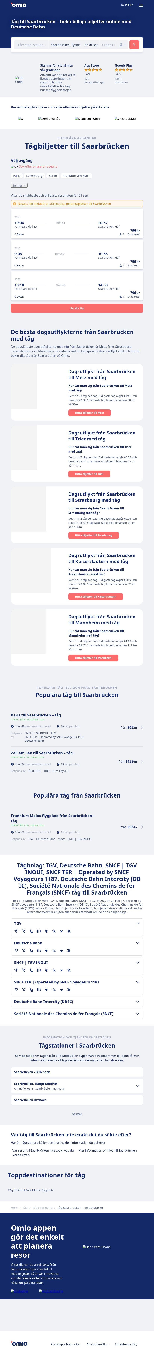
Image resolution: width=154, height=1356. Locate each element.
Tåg (25, 1208)
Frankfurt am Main (76, 176)
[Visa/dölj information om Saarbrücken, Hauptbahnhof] (137, 1086)
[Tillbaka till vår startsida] (18, 5)
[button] (91, 44)
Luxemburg (34, 176)
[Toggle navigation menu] (141, 5)
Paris (16, 176)
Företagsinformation (66, 1344)
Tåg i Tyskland (42, 1208)
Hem (14, 1208)
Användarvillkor (98, 1344)
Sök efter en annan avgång (38, 166)
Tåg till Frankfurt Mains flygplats (31, 1190)
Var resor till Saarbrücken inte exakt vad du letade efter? (43, 1152)
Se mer (17, 185)
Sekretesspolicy (126, 1344)
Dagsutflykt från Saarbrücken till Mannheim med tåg (102, 619)
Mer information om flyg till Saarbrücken (108, 1150)
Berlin (53, 176)
